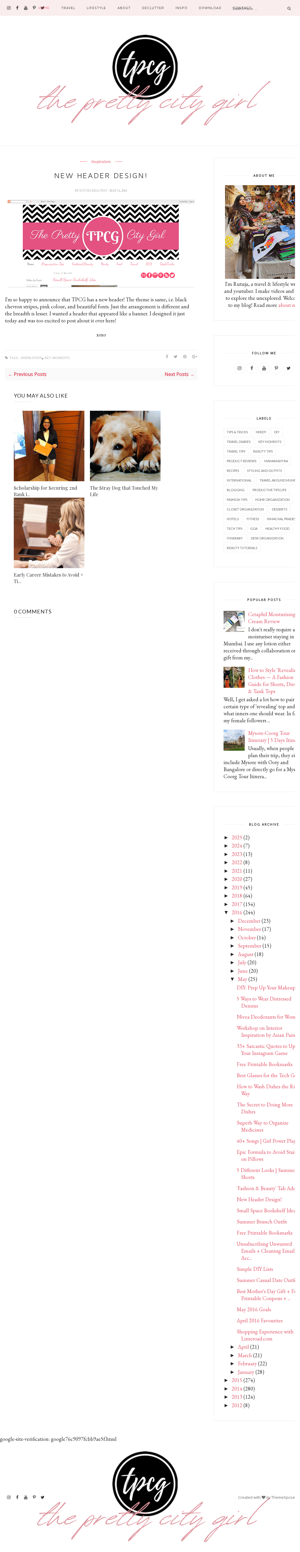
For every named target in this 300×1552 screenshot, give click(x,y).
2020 (237, 879)
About (124, 8)
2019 (237, 887)
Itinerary (235, 538)
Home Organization (272, 499)
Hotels (233, 519)
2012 (237, 1405)
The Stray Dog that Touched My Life (124, 491)
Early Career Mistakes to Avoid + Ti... (48, 578)
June (243, 970)
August (245, 954)
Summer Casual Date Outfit (267, 1280)
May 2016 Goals (254, 1309)
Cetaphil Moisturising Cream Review (272, 618)
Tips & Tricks (237, 432)
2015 (237, 1380)
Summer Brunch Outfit (262, 1221)
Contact (242, 8)
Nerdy (261, 432)
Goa (254, 528)
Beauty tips (263, 451)
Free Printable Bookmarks (265, 1064)
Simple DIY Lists (255, 1269)
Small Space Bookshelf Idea (266, 1210)
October (247, 937)
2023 (237, 854)
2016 (237, 912)
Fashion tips (237, 499)
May (242, 979)
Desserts (279, 509)
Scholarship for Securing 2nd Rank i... (45, 491)
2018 (237, 895)
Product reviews (241, 461)
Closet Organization (245, 509)
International (239, 480)
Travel (68, 8)
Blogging (236, 490)
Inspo (181, 8)
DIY (276, 432)
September (249, 945)
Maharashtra (276, 461)
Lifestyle (96, 8)
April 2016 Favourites (260, 1320)
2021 (237, 870)
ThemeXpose (283, 1497)
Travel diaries (238, 442)
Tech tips (234, 528)
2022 (237, 862)
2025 (237, 837)
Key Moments (57, 358)
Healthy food (277, 528)
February (247, 1363)
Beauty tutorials (242, 548)
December (249, 920)
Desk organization (267, 538)
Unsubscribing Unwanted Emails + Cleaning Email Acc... (266, 1250)
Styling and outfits (264, 470)
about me (288, 305)
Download (210, 8)
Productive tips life (270, 490)
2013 (237, 1396)
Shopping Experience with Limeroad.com (265, 1335)
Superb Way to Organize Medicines (263, 1126)
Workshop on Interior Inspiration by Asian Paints (268, 1031)
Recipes (233, 470)
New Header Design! (259, 1199)
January (246, 1372)
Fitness (253, 519)
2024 (237, 845)
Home (44, 8)
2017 (237, 904)
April (243, 1346)
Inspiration (101, 161)
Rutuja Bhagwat (93, 190)
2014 (237, 1388)
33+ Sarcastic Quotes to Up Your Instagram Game (266, 1049)
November (249, 929)
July (242, 962)
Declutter (153, 8)
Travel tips (236, 451)
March (245, 1355)
